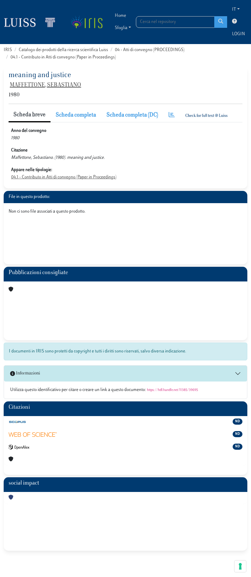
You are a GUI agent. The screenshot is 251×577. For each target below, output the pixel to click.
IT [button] (234, 9)
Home (120, 15)
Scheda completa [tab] (76, 115)
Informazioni (27, 373)
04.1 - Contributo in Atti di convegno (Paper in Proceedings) (63, 57)
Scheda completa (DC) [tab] (132, 115)
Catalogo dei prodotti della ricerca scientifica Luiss (63, 50)
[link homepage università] (86, 22)
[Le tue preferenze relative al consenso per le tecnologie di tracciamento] (240, 566)
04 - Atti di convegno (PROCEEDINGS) (150, 50)
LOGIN (238, 34)
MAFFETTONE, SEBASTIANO (45, 85)
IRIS (8, 50)
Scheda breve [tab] (29, 115)
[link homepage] (32, 22)
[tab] (171, 115)
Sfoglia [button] (121, 28)
